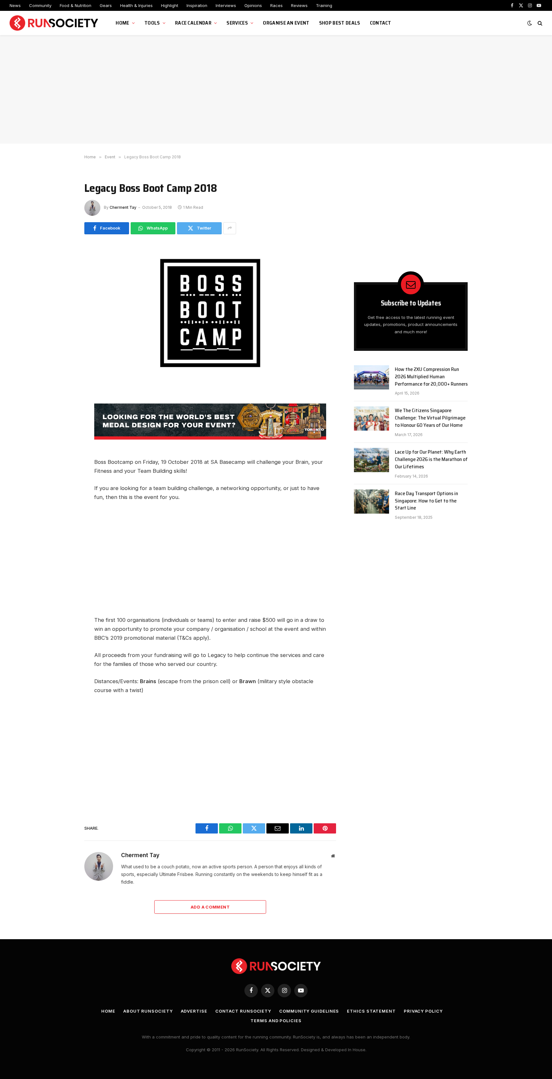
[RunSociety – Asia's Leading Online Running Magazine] (55, 23)
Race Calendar (193, 23)
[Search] (539, 23)
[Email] (62, 458)
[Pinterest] (62, 487)
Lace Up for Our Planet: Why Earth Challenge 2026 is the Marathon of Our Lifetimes (431, 460)
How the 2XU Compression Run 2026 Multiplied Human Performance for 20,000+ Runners (431, 377)
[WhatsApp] (62, 429)
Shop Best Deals (339, 23)
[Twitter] (62, 444)
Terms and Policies (275, 1020)
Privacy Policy (423, 1011)
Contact (380, 23)
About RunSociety (148, 1011)
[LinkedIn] (62, 472)
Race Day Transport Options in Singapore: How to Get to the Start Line (426, 501)
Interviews (226, 5)
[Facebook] (62, 415)
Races (276, 5)
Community (40, 5)
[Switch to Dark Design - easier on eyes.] (529, 23)
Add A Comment (210, 906)
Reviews (299, 5)
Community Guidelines (309, 1011)
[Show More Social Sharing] (229, 228)
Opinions (253, 5)
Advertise (194, 1011)
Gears (106, 5)
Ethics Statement (371, 1011)
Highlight (169, 5)
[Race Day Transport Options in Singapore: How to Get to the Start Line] (371, 501)
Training (324, 5)
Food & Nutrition (75, 5)
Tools (152, 23)
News (15, 5)
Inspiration (197, 5)
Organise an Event (286, 23)
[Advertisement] (276, 89)
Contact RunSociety (243, 1011)
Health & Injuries (136, 5)
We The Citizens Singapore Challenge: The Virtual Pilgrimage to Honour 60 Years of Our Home (430, 418)
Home (122, 23)
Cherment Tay (123, 207)
